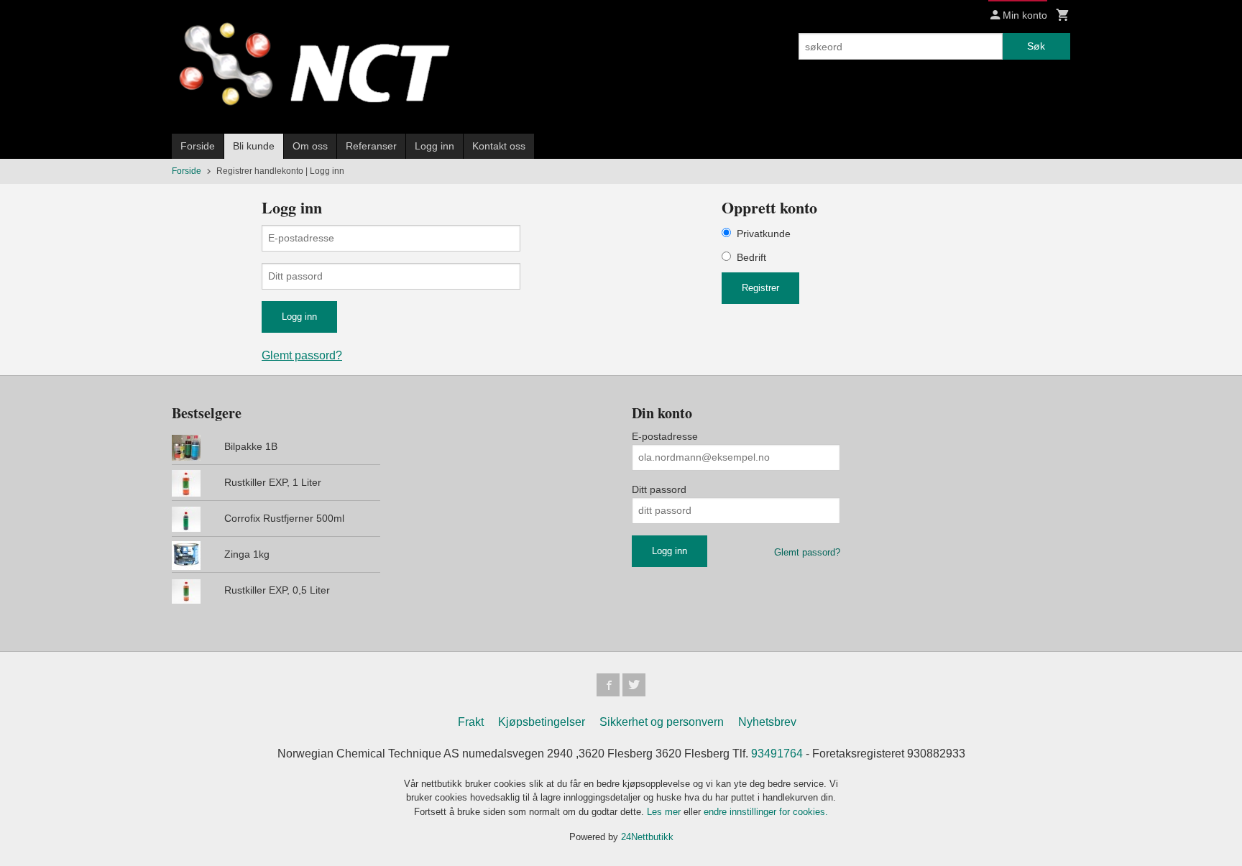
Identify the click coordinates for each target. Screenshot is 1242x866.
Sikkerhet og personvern (661, 722)
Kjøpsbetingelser (541, 722)
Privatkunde (764, 233)
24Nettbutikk (647, 837)
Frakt (471, 722)
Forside (197, 146)
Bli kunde (254, 146)
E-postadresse (665, 436)
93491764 (777, 753)
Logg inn (434, 146)
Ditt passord (659, 489)
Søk (1036, 46)
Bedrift (751, 257)
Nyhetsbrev (767, 722)
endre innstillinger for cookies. (766, 811)
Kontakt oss (498, 146)
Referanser (371, 146)
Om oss (310, 146)
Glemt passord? (302, 355)
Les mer (665, 811)
